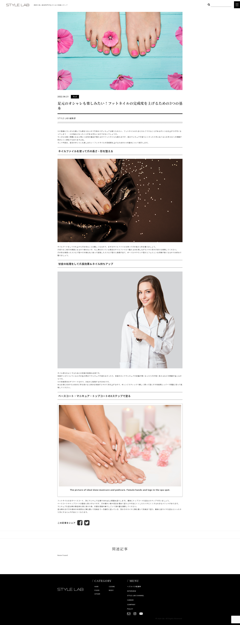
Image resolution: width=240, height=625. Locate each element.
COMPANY (131, 604)
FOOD (97, 590)
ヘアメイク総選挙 (134, 586)
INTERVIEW (131, 591)
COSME (112, 586)
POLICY (130, 609)
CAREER (130, 600)
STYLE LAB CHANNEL (135, 595)
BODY (111, 590)
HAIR (96, 586)
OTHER (97, 594)
